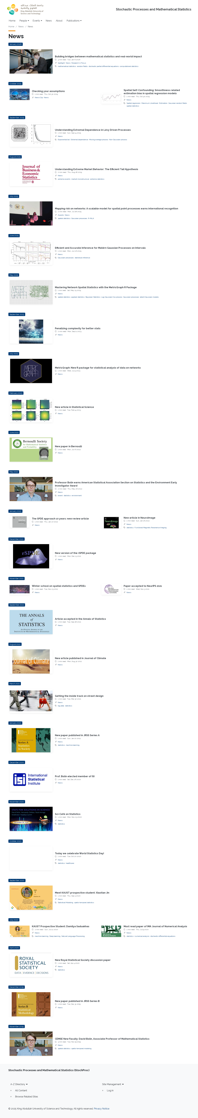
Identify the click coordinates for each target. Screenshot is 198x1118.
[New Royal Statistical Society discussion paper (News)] (31, 965)
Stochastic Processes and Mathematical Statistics (153, 9)
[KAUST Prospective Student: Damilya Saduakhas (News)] (20, 931)
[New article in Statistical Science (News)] (31, 410)
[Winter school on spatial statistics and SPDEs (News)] (20, 589)
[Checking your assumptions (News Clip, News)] (20, 94)
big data (61, 706)
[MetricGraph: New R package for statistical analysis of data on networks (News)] (31, 371)
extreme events (64, 179)
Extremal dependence (79, 140)
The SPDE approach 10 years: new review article (60, 518)
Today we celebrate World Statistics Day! (79, 853)
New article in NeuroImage (139, 517)
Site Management (111, 1084)
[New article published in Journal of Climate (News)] (31, 661)
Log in (110, 1090)
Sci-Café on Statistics (67, 814)
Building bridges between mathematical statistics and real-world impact (98, 56)
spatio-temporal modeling (81, 1048)
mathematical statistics (67, 66)
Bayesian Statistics (93, 297)
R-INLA (91, 218)
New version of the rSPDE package (75, 553)
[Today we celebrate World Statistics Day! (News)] (31, 858)
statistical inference (82, 258)
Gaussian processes (79, 218)
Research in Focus (78, 63)
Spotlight (61, 63)
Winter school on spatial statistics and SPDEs (59, 586)
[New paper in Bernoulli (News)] (31, 449)
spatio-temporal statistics (84, 903)
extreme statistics (97, 179)
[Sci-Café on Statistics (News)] (31, 819)
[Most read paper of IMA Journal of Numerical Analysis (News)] (111, 931)
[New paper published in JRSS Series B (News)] (31, 1004)
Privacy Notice (101, 1108)
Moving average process (98, 140)
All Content (21, 1090)
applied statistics (78, 297)
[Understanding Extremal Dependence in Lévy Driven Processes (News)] (31, 135)
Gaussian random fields (177, 103)
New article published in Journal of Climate (80, 658)
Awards (61, 215)
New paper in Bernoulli (68, 446)
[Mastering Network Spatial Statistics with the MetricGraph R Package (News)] (31, 292)
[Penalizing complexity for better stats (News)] (31, 332)
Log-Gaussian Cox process (111, 297)
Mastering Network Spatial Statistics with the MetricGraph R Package (96, 287)
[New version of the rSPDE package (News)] (31, 556)
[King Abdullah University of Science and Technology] (25, 9)
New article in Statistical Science (74, 407)
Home (12, 20)
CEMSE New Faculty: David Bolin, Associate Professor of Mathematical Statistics (102, 1038)
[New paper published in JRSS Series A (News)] (31, 740)
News (49, 20)
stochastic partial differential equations (104, 66)
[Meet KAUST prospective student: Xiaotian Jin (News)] (31, 898)
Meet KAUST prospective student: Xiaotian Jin (82, 892)
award (60, 496)
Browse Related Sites (26, 1096)
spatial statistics (133, 106)
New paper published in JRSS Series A (77, 735)
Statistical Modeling (65, 903)
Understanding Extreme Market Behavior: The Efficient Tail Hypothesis (96, 169)
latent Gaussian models (149, 297)
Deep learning (54, 936)
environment (77, 496)
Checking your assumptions (48, 91)
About (59, 20)
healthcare (70, 863)
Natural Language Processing (73, 936)
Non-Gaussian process (118, 140)
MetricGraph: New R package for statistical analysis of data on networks (98, 367)
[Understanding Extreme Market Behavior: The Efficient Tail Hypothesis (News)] (31, 174)
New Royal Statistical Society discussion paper (83, 960)
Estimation (163, 103)
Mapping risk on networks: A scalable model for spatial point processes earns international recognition (116, 208)
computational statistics (129, 66)
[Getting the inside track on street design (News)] (31, 701)
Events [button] (36, 20)
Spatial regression (133, 103)
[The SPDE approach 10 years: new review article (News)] (20, 522)
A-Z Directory (17, 1084)
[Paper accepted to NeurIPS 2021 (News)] (111, 589)
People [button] (23, 20)
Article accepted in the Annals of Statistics (80, 619)
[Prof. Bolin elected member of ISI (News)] (31, 779)
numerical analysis (142, 936)
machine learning (72, 745)
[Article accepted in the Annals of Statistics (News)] (31, 622)
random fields (82, 66)
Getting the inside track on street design (79, 696)
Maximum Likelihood (149, 103)
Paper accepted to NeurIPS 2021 (143, 586)
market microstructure (80, 179)
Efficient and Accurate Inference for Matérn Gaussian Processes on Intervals (100, 248)
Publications (73, 20)
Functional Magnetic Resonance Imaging (151, 528)
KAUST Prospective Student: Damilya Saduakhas (60, 926)
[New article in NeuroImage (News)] (111, 522)
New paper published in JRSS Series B (77, 1001)
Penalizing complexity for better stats (77, 328)
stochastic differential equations (162, 936)
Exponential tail (64, 140)
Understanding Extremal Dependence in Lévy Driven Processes (93, 130)
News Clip (39, 97)
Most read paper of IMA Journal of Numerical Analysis (155, 926)
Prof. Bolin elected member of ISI (75, 776)
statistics (67, 496)
